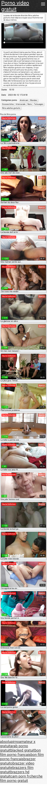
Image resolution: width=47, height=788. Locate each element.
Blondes (33, 100)
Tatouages (38, 104)
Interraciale (20, 104)
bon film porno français (20, 752)
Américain (24, 100)
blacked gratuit (22, 750)
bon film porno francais (22, 756)
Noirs (30, 104)
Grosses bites (8, 104)
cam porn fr (20, 776)
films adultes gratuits (11, 108)
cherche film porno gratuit (21, 778)
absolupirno (9, 741)
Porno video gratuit (15, 6)
